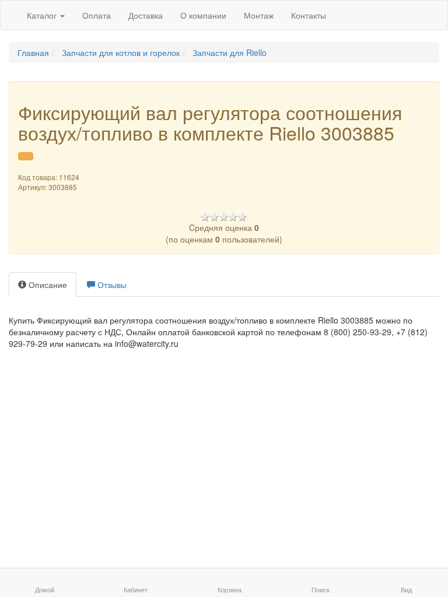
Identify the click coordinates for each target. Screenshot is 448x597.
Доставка (145, 15)
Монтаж (259, 15)
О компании (203, 15)
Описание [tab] (46, 284)
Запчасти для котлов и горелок (121, 52)
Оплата (96, 15)
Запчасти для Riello (229, 52)
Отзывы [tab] (111, 284)
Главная (33, 52)
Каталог (43, 15)
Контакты (308, 15)
